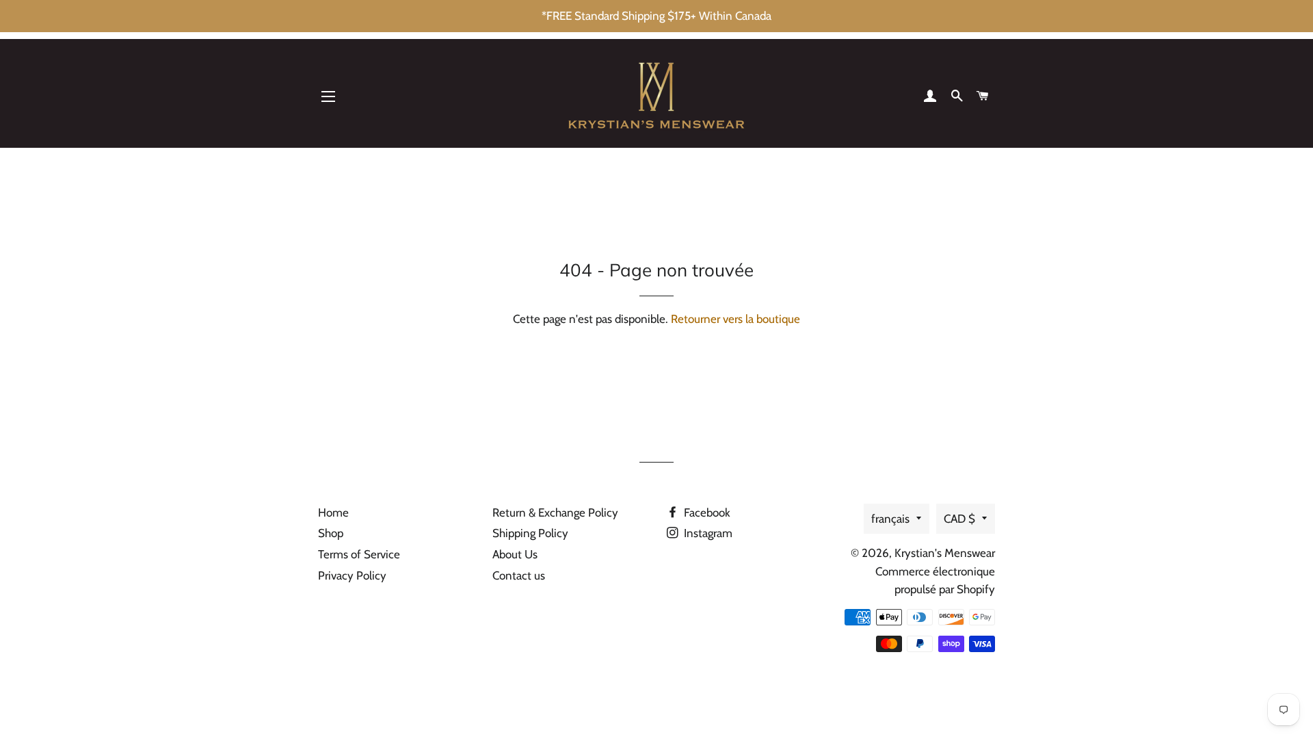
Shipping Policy (530, 533)
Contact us (518, 575)
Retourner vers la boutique (735, 319)
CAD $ (959, 519)
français (890, 519)
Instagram (706, 533)
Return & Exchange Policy (555, 512)
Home (333, 512)
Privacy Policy (352, 575)
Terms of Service (359, 554)
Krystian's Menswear (944, 553)
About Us (515, 554)
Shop (330, 533)
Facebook (705, 512)
